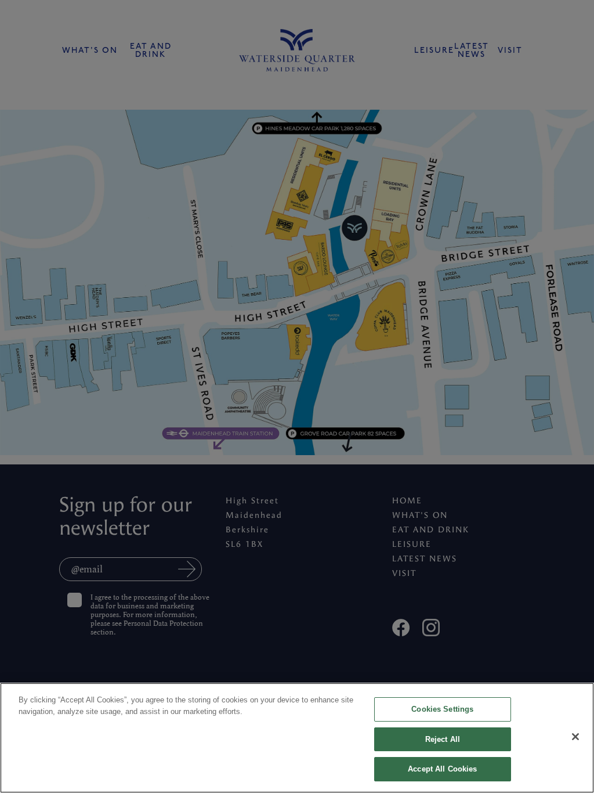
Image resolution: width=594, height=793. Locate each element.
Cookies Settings (442, 709)
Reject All (442, 739)
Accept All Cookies (442, 769)
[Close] (575, 736)
